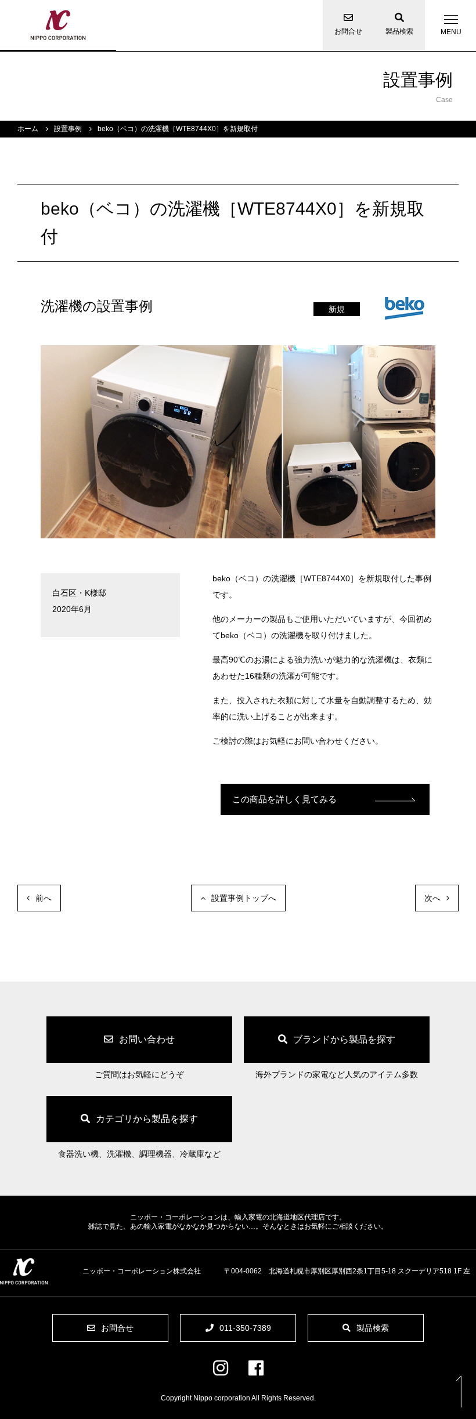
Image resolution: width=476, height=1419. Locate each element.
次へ (432, 898)
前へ (43, 898)
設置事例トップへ (243, 898)
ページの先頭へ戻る (458, 1391)
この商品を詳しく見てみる (284, 799)
